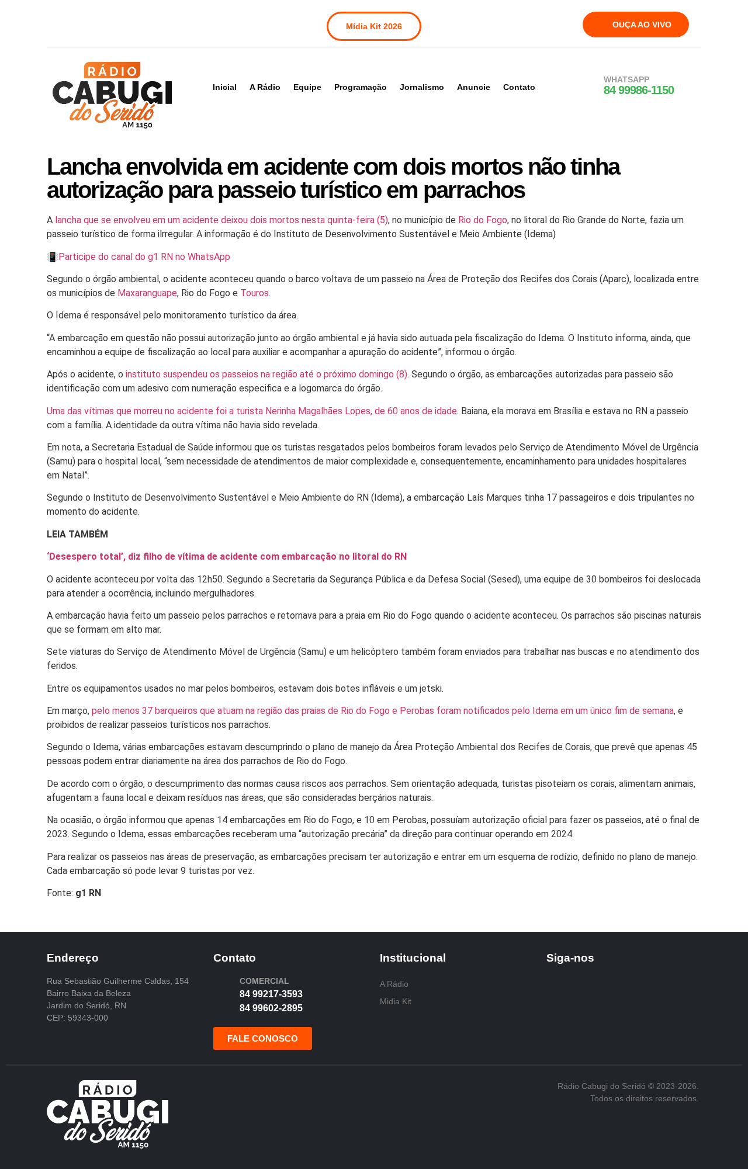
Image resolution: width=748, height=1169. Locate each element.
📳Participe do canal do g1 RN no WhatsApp (138, 256)
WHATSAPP (626, 79)
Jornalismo (422, 87)
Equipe (307, 87)
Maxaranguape (147, 293)
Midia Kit (395, 1001)
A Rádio (265, 87)
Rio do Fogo (482, 220)
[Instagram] (87, 22)
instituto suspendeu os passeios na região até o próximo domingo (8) (266, 374)
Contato (519, 87)
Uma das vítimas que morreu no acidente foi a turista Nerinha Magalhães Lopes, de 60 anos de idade (252, 411)
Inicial (225, 87)
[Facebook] (63, 22)
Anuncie (473, 87)
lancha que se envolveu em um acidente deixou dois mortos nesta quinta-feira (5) (221, 220)
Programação (360, 87)
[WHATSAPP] (588, 86)
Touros (254, 293)
